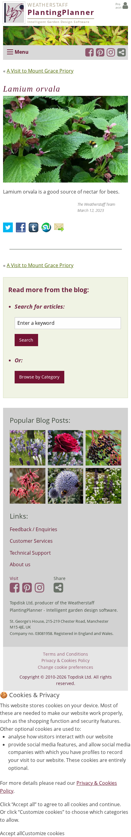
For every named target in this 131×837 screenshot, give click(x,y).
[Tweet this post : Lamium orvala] (9, 229)
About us (20, 564)
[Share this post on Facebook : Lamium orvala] (22, 229)
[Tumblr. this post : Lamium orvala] (35, 229)
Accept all (11, 833)
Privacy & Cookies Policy (65, 660)
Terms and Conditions (65, 654)
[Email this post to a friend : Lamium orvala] (60, 229)
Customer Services (31, 541)
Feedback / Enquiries (33, 529)
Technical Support (30, 552)
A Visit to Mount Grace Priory (40, 70)
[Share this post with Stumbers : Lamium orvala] (47, 229)
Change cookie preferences (65, 667)
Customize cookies (43, 833)
